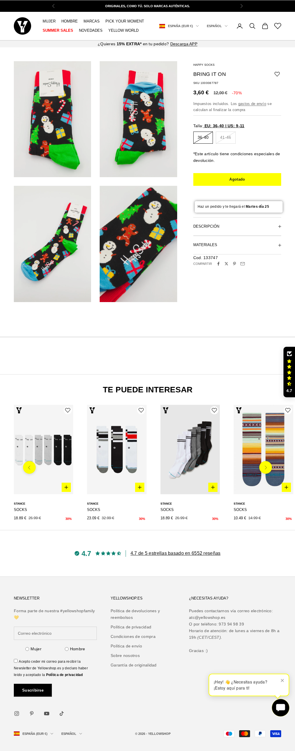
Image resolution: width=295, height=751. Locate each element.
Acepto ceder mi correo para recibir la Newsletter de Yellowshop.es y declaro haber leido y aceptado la (51, 668)
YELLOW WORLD (123, 30)
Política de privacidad (64, 675)
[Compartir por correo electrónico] (242, 263)
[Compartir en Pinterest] (234, 263)
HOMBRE (69, 21)
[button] (289, 372)
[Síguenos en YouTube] (47, 713)
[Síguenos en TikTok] (62, 713)
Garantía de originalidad (134, 665)
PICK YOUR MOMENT (124, 21)
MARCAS (92, 21)
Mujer (36, 649)
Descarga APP (183, 44)
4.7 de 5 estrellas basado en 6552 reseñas (175, 553)
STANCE (19, 503)
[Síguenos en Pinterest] (32, 713)
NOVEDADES (91, 30)
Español (214, 26)
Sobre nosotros (125, 655)
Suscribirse (33, 690)
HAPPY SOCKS (204, 64)
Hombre (77, 649)
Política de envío (126, 646)
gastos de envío (252, 104)
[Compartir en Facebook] (218, 263)
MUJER (49, 21)
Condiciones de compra (133, 636)
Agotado (237, 179)
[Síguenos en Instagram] (17, 713)
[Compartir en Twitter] (226, 263)
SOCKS (20, 509)
